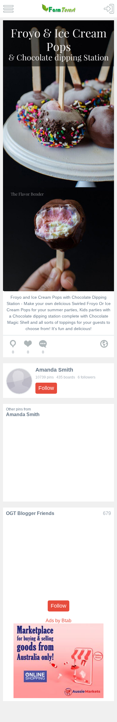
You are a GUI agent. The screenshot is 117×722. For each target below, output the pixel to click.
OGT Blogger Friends (30, 513)
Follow (46, 388)
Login (109, 9)
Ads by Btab (58, 620)
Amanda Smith (54, 370)
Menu (8, 9)
